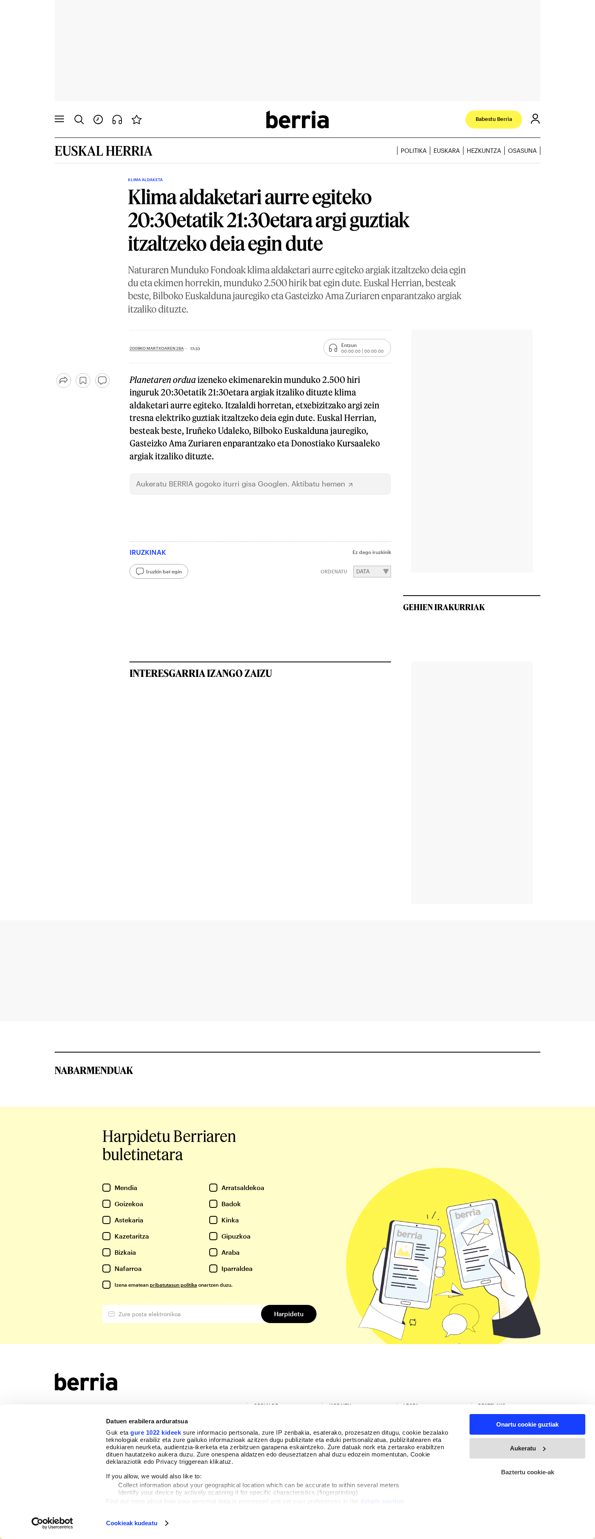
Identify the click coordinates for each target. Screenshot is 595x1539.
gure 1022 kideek (155, 1432)
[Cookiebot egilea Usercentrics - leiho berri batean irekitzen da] (52, 1523)
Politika (414, 150)
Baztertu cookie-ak (527, 1472)
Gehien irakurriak (444, 607)
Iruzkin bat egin (164, 571)
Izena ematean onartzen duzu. (173, 1284)
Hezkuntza (484, 150)
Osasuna (522, 150)
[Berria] (86, 1388)
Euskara (447, 150)
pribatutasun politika (173, 1284)
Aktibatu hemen (318, 484)
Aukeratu (523, 1448)
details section (382, 1501)
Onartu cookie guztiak (527, 1424)
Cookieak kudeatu (131, 1523)
